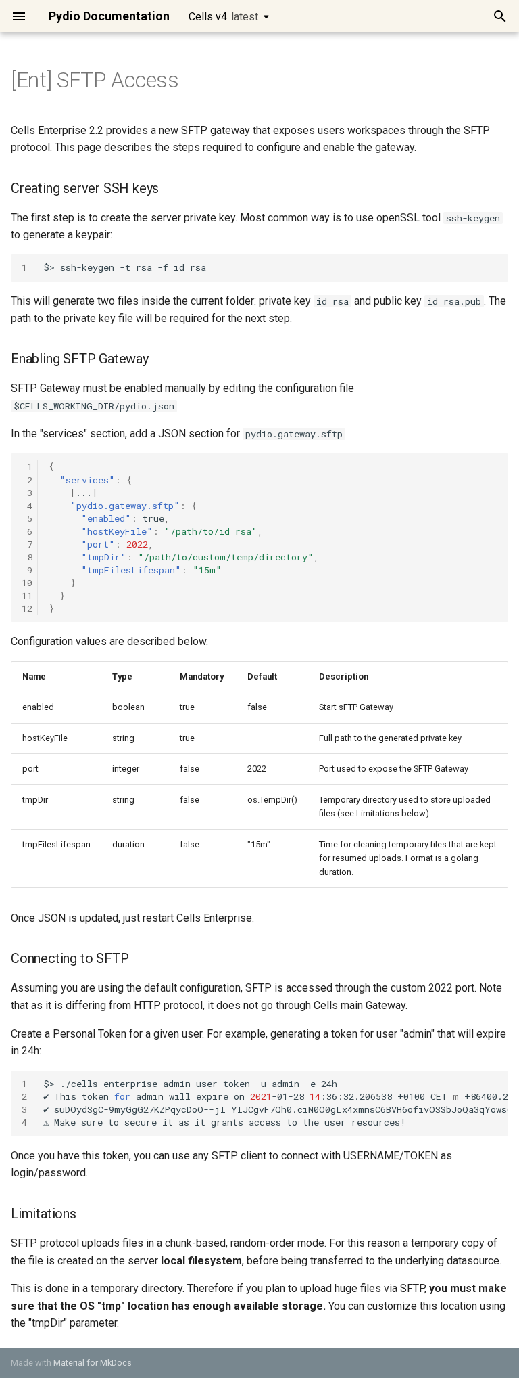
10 (27, 583)
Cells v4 (223, 16)
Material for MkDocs (92, 1363)
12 (27, 608)
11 (27, 596)
